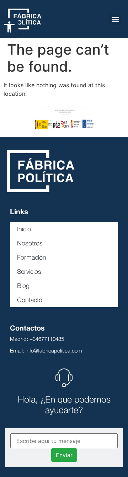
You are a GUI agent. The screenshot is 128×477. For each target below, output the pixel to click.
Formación (31, 257)
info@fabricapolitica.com (54, 350)
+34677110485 (47, 338)
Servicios (29, 271)
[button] (9, 27)
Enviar (64, 455)
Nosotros (30, 243)
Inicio (24, 229)
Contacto (29, 300)
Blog (23, 285)
